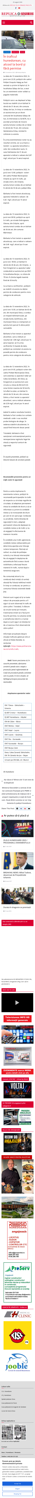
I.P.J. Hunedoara (6, 1395)
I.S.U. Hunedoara (6, 1391)
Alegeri (17, 1489)
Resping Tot (17, 1494)
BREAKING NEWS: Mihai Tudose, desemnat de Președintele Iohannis (17, 875)
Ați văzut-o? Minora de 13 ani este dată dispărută (19, 781)
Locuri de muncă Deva (8, 1411)
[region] (17, 1478)
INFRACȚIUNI (15, 52)
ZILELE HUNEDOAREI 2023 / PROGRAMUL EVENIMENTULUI (16, 841)
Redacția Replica (21, 72)
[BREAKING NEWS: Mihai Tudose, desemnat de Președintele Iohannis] (17, 854)
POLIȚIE (22, 52)
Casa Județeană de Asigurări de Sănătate (13, 1407)
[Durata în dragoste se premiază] (17, 888)
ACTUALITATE (7, 52)
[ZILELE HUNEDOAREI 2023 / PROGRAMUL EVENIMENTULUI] (17, 821)
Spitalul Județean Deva (8, 1399)
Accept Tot (17, 1484)
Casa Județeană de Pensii (9, 1403)
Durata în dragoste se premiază (17, 907)
